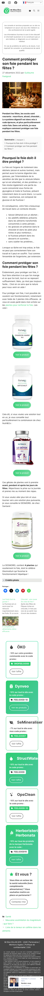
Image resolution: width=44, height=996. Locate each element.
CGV (29, 947)
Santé (8, 916)
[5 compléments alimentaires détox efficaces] (10, 621)
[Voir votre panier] (30, 11)
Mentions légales (16, 945)
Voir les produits (19, 707)
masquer (20, 140)
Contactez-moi (19, 902)
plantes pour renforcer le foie (19, 305)
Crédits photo (12, 580)
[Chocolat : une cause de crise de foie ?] (30, 606)
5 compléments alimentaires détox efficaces (9, 629)
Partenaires (34, 942)
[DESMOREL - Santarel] (22, 530)
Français (30, 2)
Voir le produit (22, 355)
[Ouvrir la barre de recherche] (34, 11)
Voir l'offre (16, 671)
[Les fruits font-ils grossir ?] (11, 606)
